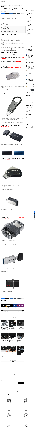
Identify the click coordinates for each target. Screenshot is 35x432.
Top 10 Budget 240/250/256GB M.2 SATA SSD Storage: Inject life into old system (20, 342)
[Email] (34, 216)
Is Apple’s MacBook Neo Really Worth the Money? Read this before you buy (29, 127)
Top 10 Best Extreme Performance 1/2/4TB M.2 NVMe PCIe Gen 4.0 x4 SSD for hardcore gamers (4, 355)
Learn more (2, 6)
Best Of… (26, 413)
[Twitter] (34, 213)
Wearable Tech (9, 426)
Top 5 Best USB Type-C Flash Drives (5, 28)
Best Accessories (26, 414)
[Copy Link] (34, 217)
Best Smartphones (26, 424)
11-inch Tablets (9, 400)
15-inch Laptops (26, 401)
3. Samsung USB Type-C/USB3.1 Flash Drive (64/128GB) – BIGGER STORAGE (8, 30)
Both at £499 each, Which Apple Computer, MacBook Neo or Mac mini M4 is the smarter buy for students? (29, 106)
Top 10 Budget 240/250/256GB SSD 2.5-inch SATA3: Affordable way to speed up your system (12, 355)
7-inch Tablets (9, 397)
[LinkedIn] (34, 214)
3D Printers (9, 424)
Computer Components (4, 333)
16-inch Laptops (26, 402)
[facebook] (17, 391)
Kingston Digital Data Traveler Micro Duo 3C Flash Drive (13, 66)
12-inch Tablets (9, 401)
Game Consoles (19, 322)
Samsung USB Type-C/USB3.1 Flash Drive (7, 64)
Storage (5, 11)
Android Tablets (9, 403)
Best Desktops (26, 416)
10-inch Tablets (9, 399)
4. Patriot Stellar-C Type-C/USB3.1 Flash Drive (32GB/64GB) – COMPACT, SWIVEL (9, 31)
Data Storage (11, 322)
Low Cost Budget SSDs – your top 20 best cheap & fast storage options (6, 312)
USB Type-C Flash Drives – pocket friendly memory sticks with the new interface (12, 9)
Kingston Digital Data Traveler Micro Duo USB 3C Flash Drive (9, 57)
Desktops (19, 350)
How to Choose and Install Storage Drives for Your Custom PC (19, 312)
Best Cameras (26, 415)
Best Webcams (26, 426)
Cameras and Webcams (9, 417)
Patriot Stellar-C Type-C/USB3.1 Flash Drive (7, 61)
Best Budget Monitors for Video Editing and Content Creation (30, 80)
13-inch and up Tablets (9, 402)
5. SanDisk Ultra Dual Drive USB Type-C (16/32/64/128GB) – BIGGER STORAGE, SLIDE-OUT (30, 33)
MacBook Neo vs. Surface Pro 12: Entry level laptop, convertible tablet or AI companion (30, 123)
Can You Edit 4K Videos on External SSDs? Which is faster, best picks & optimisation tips (12, 329)
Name (2, 374)
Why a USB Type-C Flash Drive (4, 27)
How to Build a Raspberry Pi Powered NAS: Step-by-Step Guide (31, 84)
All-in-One (9, 414)
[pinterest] (19, 391)
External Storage (12, 324)
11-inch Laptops (26, 397)
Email (14, 374)
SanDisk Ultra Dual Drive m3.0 (5, 62)
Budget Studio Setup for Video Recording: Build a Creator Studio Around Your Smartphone (29, 96)
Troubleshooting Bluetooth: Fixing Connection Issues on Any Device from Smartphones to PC (30, 51)
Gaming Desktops (9, 415)
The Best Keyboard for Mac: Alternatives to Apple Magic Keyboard (29, 120)
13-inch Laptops (26, 399)
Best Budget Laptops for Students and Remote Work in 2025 (31, 63)
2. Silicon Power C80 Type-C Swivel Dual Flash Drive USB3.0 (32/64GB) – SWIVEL (30, 23)
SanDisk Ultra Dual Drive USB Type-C (9, 192)
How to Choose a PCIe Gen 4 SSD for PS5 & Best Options (20, 328)
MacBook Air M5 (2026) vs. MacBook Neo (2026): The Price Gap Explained (29, 114)
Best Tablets (26, 425)
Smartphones (9, 425)
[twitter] (16, 391)
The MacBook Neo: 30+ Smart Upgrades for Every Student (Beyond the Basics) (30, 103)
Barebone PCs (9, 416)
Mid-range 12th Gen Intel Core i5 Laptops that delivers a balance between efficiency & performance (31, 72)
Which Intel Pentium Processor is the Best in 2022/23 (31, 60)
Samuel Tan (2, 11)
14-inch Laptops (26, 400)
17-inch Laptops (26, 403)
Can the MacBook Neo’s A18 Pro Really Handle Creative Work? (29, 117)
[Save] (12, 117)
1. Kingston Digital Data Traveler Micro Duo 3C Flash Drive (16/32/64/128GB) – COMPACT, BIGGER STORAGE (12, 29)
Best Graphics (26, 417)
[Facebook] (34, 212)
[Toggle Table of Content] (24, 26)
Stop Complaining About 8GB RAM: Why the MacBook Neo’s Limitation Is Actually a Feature (30, 110)
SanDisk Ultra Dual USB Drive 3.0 (6, 275)
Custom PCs (19, 348)
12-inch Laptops (26, 398)
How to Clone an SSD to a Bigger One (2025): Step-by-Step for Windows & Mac (4, 329)
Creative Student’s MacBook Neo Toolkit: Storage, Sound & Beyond (30, 100)
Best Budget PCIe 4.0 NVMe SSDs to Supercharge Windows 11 (4, 341)
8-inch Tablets (9, 398)
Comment (3, 365)
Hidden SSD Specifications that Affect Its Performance (12, 341)
